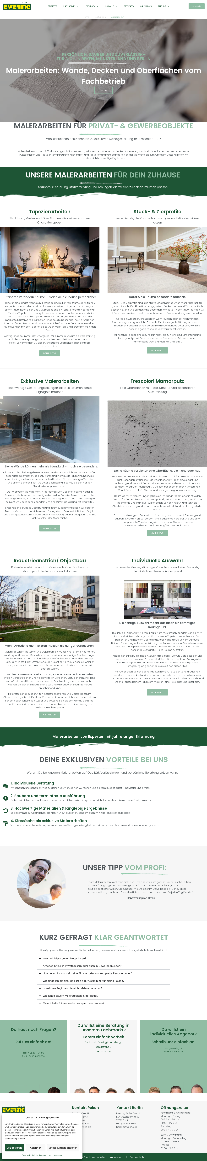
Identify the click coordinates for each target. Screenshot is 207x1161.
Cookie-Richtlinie (30, 1155)
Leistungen (90, 6)
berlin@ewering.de (173, 1051)
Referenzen (129, 6)
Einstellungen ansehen (63, 1147)
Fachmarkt (109, 6)
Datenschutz (45, 1155)
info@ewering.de (174, 1048)
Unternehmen (69, 6)
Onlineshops (146, 6)
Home (86, 16)
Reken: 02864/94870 (33, 1052)
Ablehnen (36, 1147)
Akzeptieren (14, 1147)
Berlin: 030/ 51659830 (33, 1056)
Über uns (162, 6)
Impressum (57, 1155)
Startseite (52, 6)
